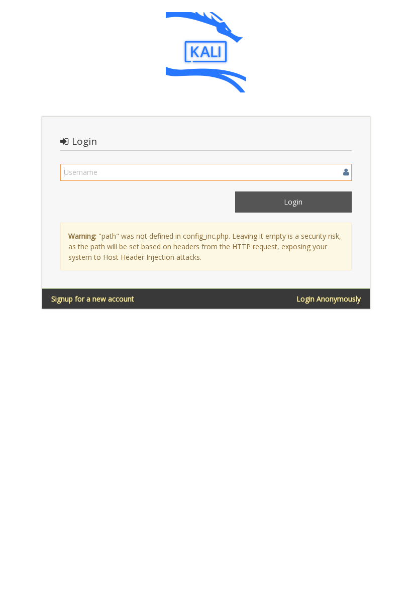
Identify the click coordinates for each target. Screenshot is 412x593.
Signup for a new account (92, 299)
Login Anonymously (328, 299)
